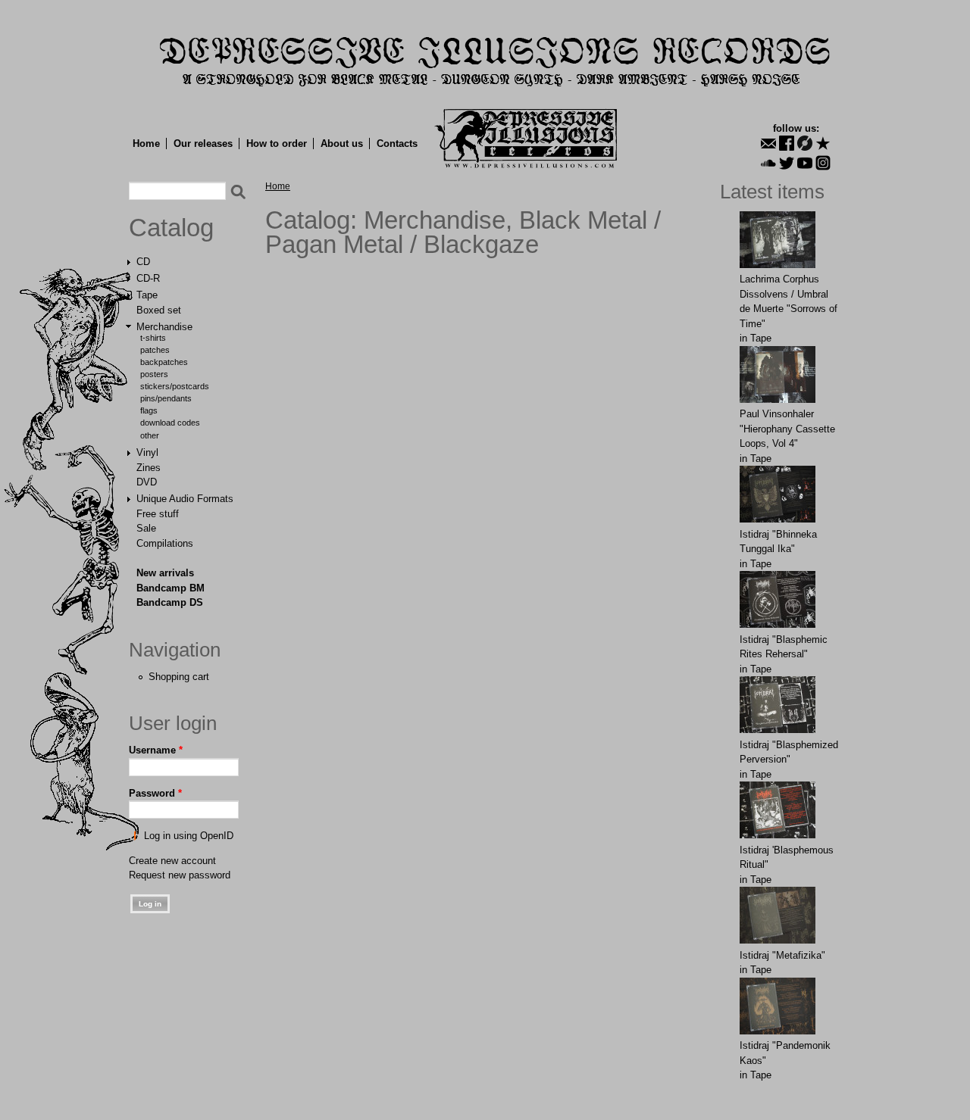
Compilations (164, 543)
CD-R (148, 278)
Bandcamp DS (169, 602)
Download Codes (170, 422)
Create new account (172, 860)
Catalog (171, 228)
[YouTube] (804, 162)
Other (149, 435)
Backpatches (164, 362)
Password (155, 793)
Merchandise (164, 326)
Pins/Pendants (166, 398)
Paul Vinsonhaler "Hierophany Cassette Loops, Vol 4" (787, 428)
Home (146, 143)
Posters (154, 374)
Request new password (179, 875)
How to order (276, 143)
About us (342, 143)
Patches (155, 349)
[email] (768, 143)
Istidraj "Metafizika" (782, 955)
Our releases (203, 143)
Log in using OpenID (188, 835)
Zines (148, 467)
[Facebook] (786, 143)
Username (156, 750)
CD (143, 261)
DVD (146, 482)
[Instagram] (823, 162)
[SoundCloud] (768, 162)
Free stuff (157, 513)
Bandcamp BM (170, 588)
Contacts (397, 143)
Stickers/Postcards (174, 386)
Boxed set (158, 310)
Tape (147, 295)
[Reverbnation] (823, 143)
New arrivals (165, 573)
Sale (146, 528)
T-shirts (153, 337)
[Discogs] (804, 143)
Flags (149, 410)
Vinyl (147, 452)
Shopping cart (179, 676)
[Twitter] (786, 162)
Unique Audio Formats (184, 498)
